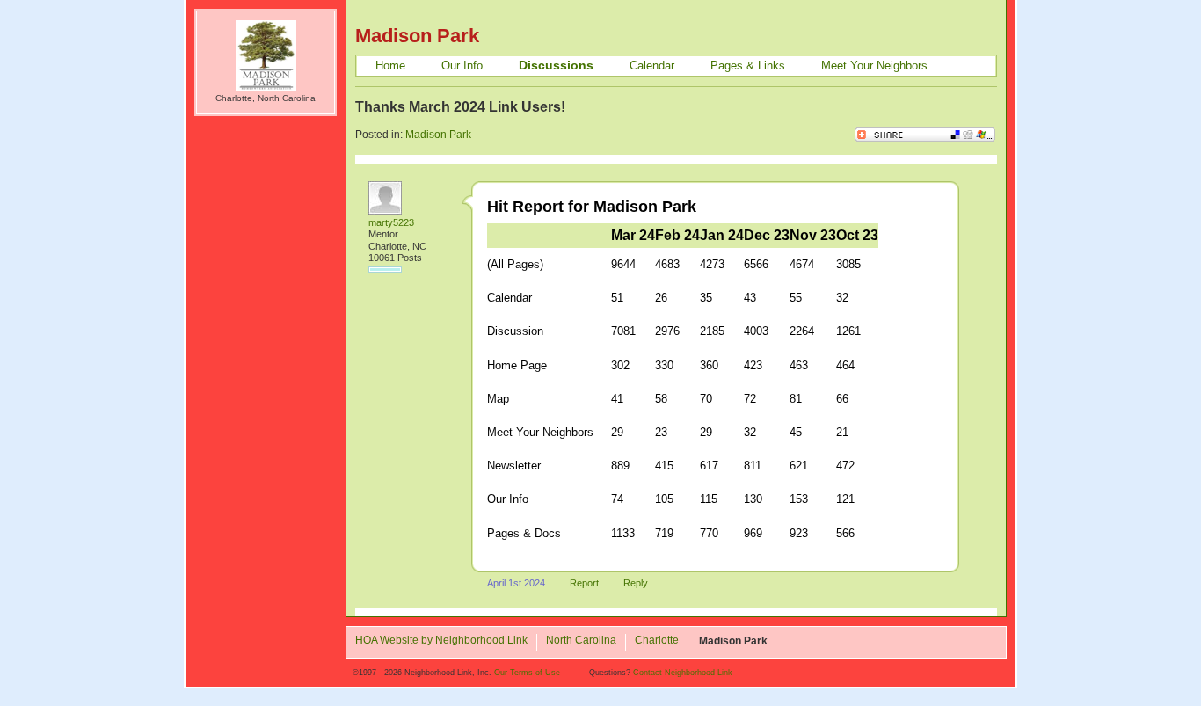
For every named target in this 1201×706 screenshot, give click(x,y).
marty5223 (391, 222)
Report (584, 583)
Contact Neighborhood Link (682, 672)
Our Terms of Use (527, 672)
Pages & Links (747, 65)
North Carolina (581, 641)
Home (390, 65)
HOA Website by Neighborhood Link (441, 641)
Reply (635, 583)
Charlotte (657, 641)
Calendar (652, 65)
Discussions (556, 65)
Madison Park (438, 134)
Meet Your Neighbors (874, 65)
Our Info (462, 65)
